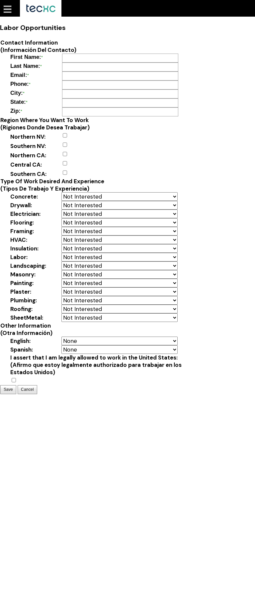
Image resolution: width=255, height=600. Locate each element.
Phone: (19, 84)
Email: (18, 75)
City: (16, 93)
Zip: (15, 111)
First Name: (25, 57)
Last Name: (25, 66)
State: (18, 102)
